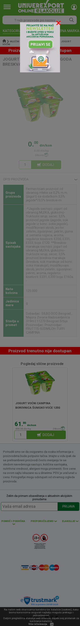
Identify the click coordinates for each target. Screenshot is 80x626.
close (59, 24)
